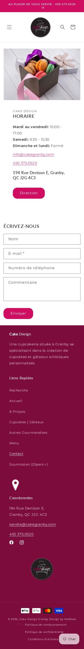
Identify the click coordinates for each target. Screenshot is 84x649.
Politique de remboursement (45, 624)
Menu (14, 443)
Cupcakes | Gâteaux (26, 422)
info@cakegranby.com (33, 154)
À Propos (17, 411)
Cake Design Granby (34, 619)
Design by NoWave (62, 619)
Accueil (15, 401)
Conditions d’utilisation (44, 639)
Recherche (18, 390)
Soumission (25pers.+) (28, 464)
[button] (9, 27)
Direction (29, 193)
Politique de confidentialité (44, 632)
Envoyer (18, 313)
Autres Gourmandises (28, 432)
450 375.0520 (25, 163)
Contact (16, 454)
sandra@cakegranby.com (32, 524)
